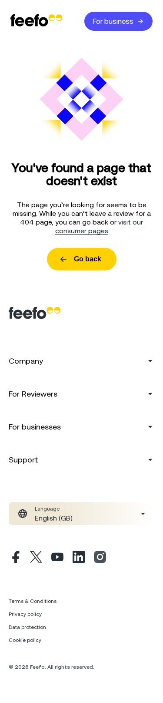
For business (113, 21)
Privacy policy (25, 614)
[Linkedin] (79, 558)
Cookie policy (25, 640)
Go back (87, 259)
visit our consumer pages (99, 226)
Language (47, 509)
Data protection (27, 627)
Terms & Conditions (33, 601)
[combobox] (81, 513)
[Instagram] (100, 558)
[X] (36, 558)
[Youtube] (57, 558)
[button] (81, 513)
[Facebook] (15, 558)
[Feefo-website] (36, 21)
